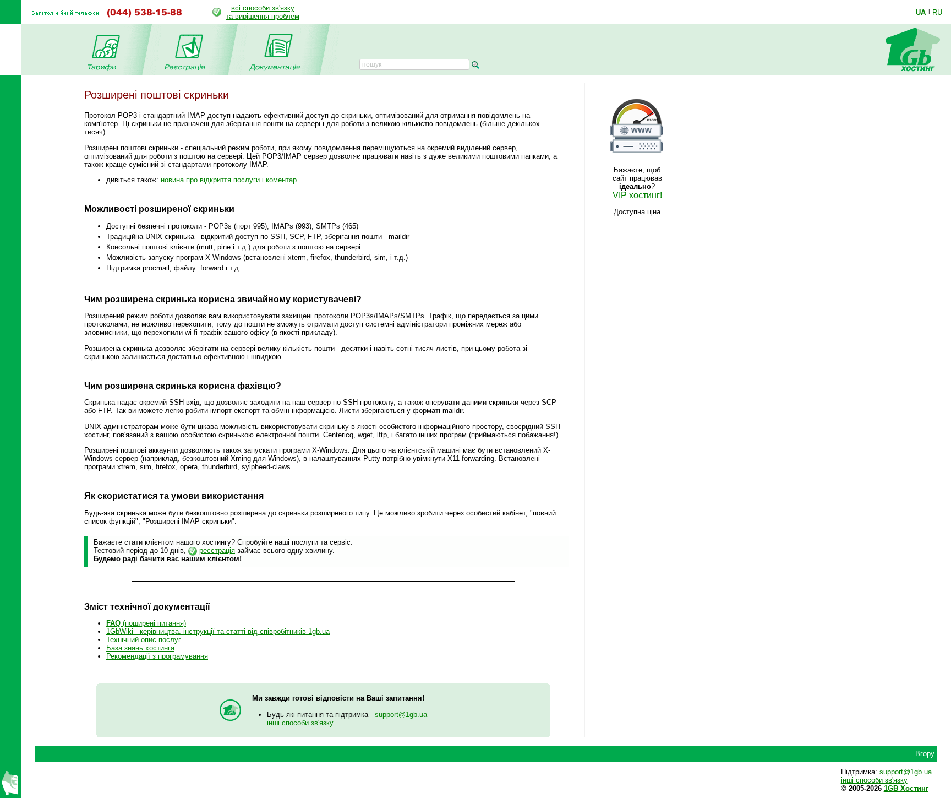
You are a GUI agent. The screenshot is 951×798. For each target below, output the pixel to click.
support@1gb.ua (401, 714)
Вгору (924, 754)
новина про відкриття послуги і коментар (229, 180)
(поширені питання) (146, 623)
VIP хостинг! (637, 195)
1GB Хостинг (906, 788)
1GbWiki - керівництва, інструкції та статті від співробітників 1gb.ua (218, 631)
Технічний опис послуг (143, 640)
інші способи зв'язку (300, 723)
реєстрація (217, 550)
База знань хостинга (140, 648)
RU (937, 12)
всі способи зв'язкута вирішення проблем (262, 12)
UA (921, 12)
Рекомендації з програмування (157, 656)
